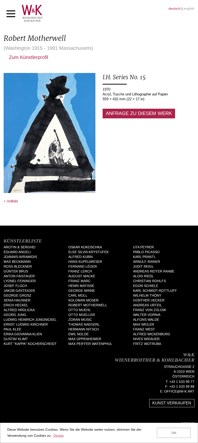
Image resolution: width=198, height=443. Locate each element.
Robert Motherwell (87, 305)
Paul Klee (12, 329)
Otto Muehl (79, 310)
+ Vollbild (11, 201)
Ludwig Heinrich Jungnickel (30, 320)
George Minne (81, 291)
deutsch (175, 8)
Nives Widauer (146, 339)
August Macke (81, 276)
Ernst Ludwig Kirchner (26, 324)
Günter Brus (16, 271)
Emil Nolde (78, 334)
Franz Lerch (80, 271)
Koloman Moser (83, 300)
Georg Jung (15, 315)
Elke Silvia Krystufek (88, 252)
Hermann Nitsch (83, 329)
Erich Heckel (16, 305)
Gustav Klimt (16, 339)
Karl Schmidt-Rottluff (155, 291)
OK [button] (174, 433)
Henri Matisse (81, 286)
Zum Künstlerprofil (27, 57)
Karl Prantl (144, 257)
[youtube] (185, 416)
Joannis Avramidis (20, 257)
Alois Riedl (143, 276)
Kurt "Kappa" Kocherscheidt (30, 344)
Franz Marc (79, 281)
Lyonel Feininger (20, 281)
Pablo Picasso (146, 252)
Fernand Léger (82, 266)
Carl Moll (77, 295)
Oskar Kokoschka (85, 247)
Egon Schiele (145, 286)
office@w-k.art (179, 391)
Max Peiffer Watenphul (90, 344)
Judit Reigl (143, 266)
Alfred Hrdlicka (19, 310)
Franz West (144, 329)
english (189, 8)
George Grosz (17, 295)
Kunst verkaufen (171, 403)
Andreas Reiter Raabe (153, 271)
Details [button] (58, 435)
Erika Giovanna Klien (23, 334)
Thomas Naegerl (84, 324)
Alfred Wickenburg (151, 334)
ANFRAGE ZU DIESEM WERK (139, 113)
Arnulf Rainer (146, 262)
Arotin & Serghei (19, 247)
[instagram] (192, 416)
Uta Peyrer (143, 247)
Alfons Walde (146, 320)
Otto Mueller (81, 315)
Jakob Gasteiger (19, 291)
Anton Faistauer (19, 276)
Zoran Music (80, 320)
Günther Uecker (148, 300)
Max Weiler (143, 324)
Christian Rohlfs (149, 281)
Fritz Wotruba (147, 344)
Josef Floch (15, 286)
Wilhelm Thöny (147, 295)
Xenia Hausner (17, 300)
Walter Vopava (146, 315)
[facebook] (178, 416)
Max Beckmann (17, 262)
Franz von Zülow (149, 310)
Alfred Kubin (80, 257)
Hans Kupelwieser (85, 262)
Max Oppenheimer (84, 339)
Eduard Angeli (17, 252)
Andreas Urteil (147, 305)
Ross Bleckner (18, 266)
